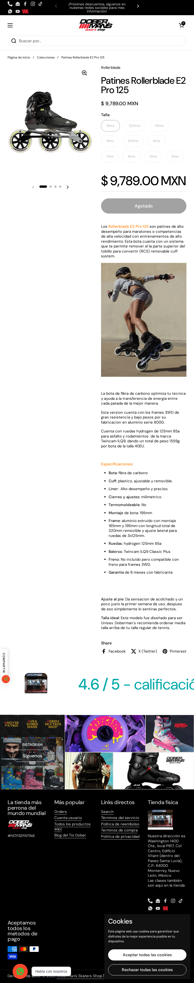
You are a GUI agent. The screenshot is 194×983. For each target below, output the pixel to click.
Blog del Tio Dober (70, 835)
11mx (110, 125)
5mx (153, 156)
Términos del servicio (120, 817)
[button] (181, 25)
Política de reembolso (120, 824)
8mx (156, 140)
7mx (109, 156)
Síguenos (32, 756)
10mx (159, 125)
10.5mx (134, 125)
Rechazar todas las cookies (147, 969)
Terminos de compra (119, 830)
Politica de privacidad (120, 836)
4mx (175, 156)
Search (107, 811)
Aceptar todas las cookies (147, 954)
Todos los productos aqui (72, 827)
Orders (60, 811)
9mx (110, 140)
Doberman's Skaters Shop (79, 975)
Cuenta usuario (68, 817)
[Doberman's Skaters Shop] (95, 25)
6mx (131, 156)
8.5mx (133, 140)
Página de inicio (19, 57)
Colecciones (46, 57)
